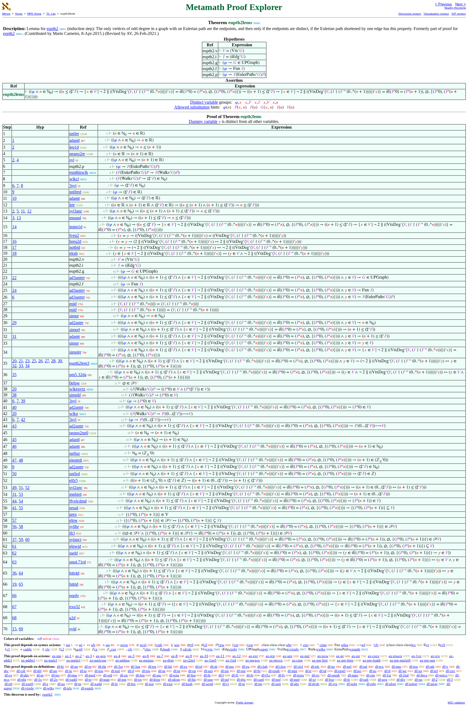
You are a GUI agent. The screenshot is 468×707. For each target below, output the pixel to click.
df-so (372, 671)
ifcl (72, 533)
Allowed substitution (192, 107)
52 (27, 487)
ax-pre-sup (427, 660)
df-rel (434, 671)
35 (14, 374)
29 (14, 322)
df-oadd (71, 679)
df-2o (54, 679)
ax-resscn (395, 656)
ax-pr (340, 656)
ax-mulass (146, 660)
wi (80, 645)
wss (176, 645)
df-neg (382, 679)
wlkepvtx (77, 389)
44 (14, 501)
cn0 (80, 649)
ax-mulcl (50, 660)
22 (14, 277)
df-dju (241, 679)
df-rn (40, 675)
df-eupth (87, 688)
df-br (257, 671)
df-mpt (292, 671)
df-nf (198, 666)
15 (14, 629)
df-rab (430, 666)
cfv (376, 645)
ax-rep (270, 656)
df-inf (225, 679)
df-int (225, 671)
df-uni (208, 671)
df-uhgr (390, 684)
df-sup (208, 679)
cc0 (442, 645)
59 (21, 539)
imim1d (75, 226)
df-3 (450, 679)
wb (93, 645)
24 (14, 290)
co (414, 645)
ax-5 (131, 656)
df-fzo (131, 684)
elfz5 (73, 480)
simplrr (75, 352)
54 (21, 501)
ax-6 (145, 656)
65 (21, 584)
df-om (370, 675)
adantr (74, 198)
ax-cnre (297, 660)
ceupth (355, 649)
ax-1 (68, 656)
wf (363, 645)
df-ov (316, 675)
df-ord (107, 675)
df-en (138, 679)
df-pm (122, 679)
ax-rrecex (276, 660)
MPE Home (34, 13)
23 (27, 361)
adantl (74, 140)
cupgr (263, 649)
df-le (346, 679)
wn (68, 645)
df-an (74, 666)
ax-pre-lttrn (345, 660)
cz (96, 649)
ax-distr (168, 660)
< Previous (443, 4)
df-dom (155, 679)
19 (14, 584)
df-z (45, 684)
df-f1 (235, 675)
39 (23, 401)
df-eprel (340, 671)
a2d (72, 617)
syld (72, 629)
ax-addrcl (28, 660)
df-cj (225, 684)
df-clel (298, 666)
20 (14, 361)
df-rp (77, 684)
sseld (73, 553)
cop (250, 645)
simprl (74, 329)
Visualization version (436, 13)
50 (14, 473)
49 (14, 487)
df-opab (274, 671)
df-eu (245, 666)
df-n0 (8, 684)
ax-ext (253, 656)
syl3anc (75, 211)
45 (14, 439)
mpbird (75, 494)
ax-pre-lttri (320, 660)
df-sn (161, 671)
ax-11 (220, 656)
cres (305, 645)
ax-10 (204, 656)
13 (19, 218)
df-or (88, 666)
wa (108, 645)
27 (47, 361)
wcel (143, 645)
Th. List (51, 13)
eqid (73, 303)
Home (18, 13)
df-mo (229, 666)
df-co (8, 675)
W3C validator (456, 702)
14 (14, 226)
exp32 (74, 606)
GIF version (458, 13)
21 (21, 361)
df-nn (418, 679)
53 (21, 494)
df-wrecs (441, 675)
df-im (258, 684)
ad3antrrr (77, 277)
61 (14, 546)
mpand (75, 218)
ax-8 (174, 656)
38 (14, 395)
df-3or (118, 666)
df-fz (114, 684)
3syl (72, 185)
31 (14, 336)
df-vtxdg (27, 688)
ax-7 (160, 656)
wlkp (73, 413)
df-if (131, 671)
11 (23, 211)
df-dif (37, 671)
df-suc (156, 675)
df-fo (249, 675)
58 (21, 526)
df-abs (294, 684)
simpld (75, 395)
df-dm (24, 675)
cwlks (321, 649)
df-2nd (404, 675)
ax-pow (322, 656)
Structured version (409, 13)
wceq (124, 645)
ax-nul (305, 656)
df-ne (331, 666)
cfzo (148, 649)
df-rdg (21, 679)
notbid (74, 247)
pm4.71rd (77, 562)
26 (40, 361)
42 (23, 419)
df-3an (135, 666)
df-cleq (280, 666)
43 (14, 426)
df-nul (115, 671)
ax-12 (236, 656)
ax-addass (122, 660)
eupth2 (52, 28)
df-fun (191, 675)
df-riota (298, 675)
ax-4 (117, 656)
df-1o (38, 679)
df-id (322, 671)
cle (47, 649)
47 (14, 460)
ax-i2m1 (189, 660)
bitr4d (74, 573)
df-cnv (450, 671)
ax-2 (78, 656)
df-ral (363, 666)
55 (21, 508)
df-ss (83, 671)
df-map (104, 679)
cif (205, 645)
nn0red (75, 192)
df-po (357, 671)
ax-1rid (231, 660)
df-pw (146, 671)
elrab (73, 253)
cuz (113, 649)
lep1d (74, 147)
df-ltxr (329, 679)
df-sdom (174, 679)
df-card (258, 679)
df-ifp (102, 666)
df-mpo (353, 675)
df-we (402, 671)
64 (21, 573)
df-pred (90, 675)
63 (14, 562)
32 (14, 365)
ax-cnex (373, 656)
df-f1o (265, 675)
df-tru (152, 666)
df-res (55, 675)
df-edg (371, 684)
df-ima (72, 675)
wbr (288, 645)
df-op (192, 671)
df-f (221, 675)
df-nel (347, 666)
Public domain (244, 702)
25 (34, 361)
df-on (124, 675)
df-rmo (396, 666)
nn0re (74, 133)
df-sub (364, 679)
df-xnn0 (27, 684)
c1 (8, 649)
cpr (236, 645)
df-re (241, 684)
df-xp (418, 671)
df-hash (187, 684)
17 (14, 247)
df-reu (413, 666)
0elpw (74, 383)
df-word (207, 684)
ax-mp (56, 656)
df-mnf (295, 679)
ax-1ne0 (210, 660)
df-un (53, 671)
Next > (460, 4)
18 (14, 253)
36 (14, 573)
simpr (74, 316)
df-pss (99, 671)
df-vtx (333, 684)
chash (166, 649)
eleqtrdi (75, 460)
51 (21, 487)
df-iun (241, 671)
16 (14, 241)
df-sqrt (276, 684)
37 (14, 539)
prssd (73, 508)
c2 (62, 649)
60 (27, 539)
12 (29, 211)
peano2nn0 (78, 433)
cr (427, 645)
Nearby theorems (455, 7)
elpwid (75, 546)
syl (71, 160)
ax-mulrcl (73, 660)
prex (73, 514)
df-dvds (313, 684)
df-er (88, 679)
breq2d (75, 241)
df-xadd (96, 684)
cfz (130, 649)
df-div (400, 679)
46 (14, 446)
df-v (445, 666)
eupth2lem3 (79, 363)
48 (21, 460)
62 (14, 553)
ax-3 (89, 656)
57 (14, 520)
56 (14, 526)
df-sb (213, 666)
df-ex (183, 666)
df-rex (379, 666)
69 (21, 629)
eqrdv (74, 595)
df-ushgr (411, 684)
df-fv (281, 675)
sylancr (75, 539)
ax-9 (189, 656)
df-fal (168, 666)
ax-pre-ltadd (372, 660)
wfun (344, 645)
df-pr (176, 671)
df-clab (262, 666)
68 (14, 617)
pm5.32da (77, 374)
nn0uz (74, 453)
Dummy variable (203, 121)
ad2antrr (76, 322)
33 (21, 365)
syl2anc (75, 487)
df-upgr (432, 684)
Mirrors (6, 13)
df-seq (149, 684)
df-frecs (422, 675)
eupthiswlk (78, 172)
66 (14, 595)
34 (27, 365)
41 (14, 508)
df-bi (60, 666)
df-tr (308, 671)
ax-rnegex (252, 660)
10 (14, 198)
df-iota (174, 675)
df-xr (312, 679)
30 (60, 361)
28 (53, 361)
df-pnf (276, 679)
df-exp (168, 684)
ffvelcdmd (78, 501)
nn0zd (74, 473)
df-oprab (333, 675)
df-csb (21, 671)
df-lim (140, 675)
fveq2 (74, 235)
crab (159, 645)
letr (72, 205)
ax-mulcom (98, 660)
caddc (27, 649)
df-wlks (48, 688)
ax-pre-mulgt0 (400, 660)
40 (14, 407)
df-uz (61, 684)
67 (14, 606)
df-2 (435, 679)
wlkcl (74, 179)
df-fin (192, 679)
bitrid (73, 584)
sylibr (74, 526)
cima (323, 645)
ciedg (233, 649)
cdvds (187, 649)
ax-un (356, 656)
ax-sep (287, 656)
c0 (191, 645)
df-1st (387, 675)
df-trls (67, 688)
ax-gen (101, 656)
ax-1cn (416, 656)
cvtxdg (293, 649)
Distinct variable (204, 102)
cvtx (209, 649)
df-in (68, 671)
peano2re (77, 153)
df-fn (207, 675)
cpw (221, 645)
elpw (73, 520)
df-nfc (315, 666)
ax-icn (435, 656)
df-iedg (352, 684)
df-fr (387, 671)
